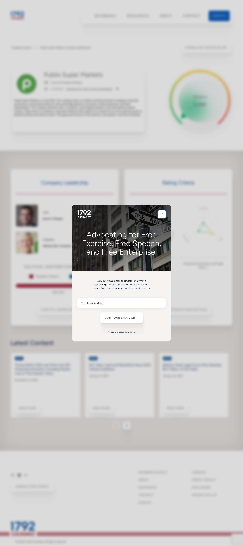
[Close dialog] (162, 214)
